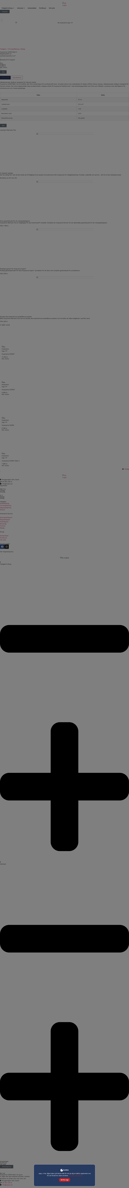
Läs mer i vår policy (75, 1175)
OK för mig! (64, 1180)
